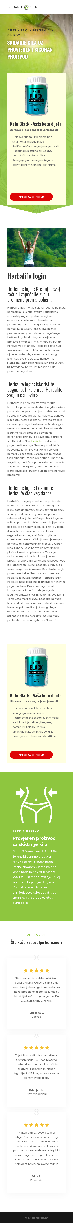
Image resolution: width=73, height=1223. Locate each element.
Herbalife (37, 441)
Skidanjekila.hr (38, 1217)
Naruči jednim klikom (31, 196)
